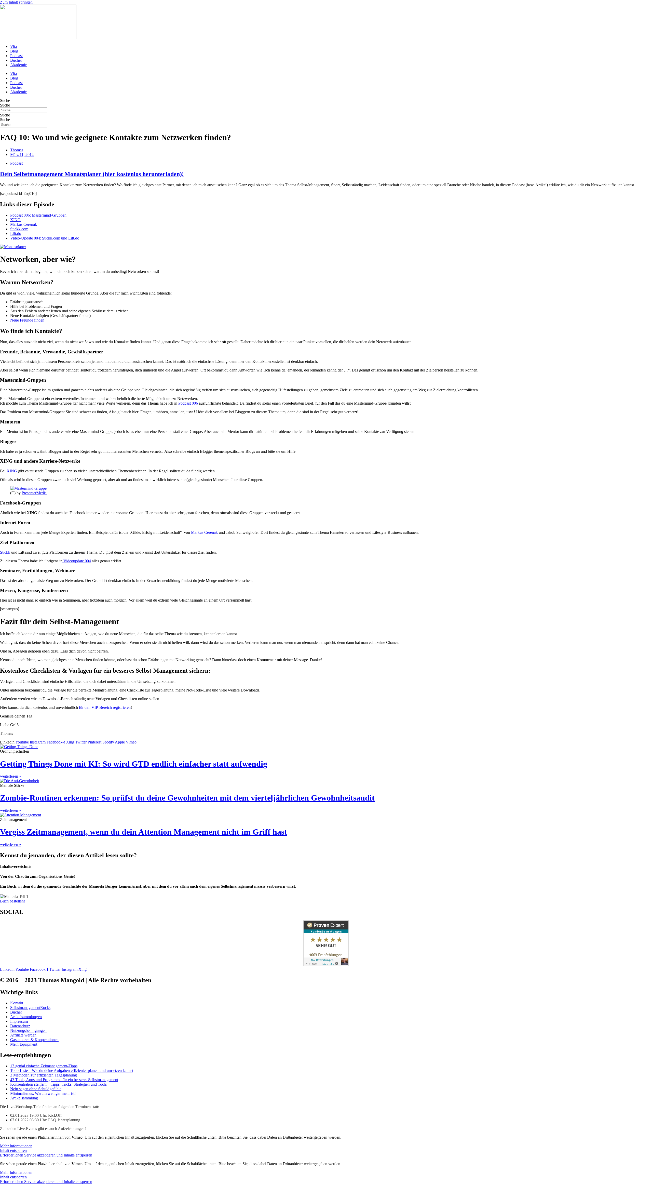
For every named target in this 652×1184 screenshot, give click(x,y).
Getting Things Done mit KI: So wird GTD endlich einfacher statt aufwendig (133, 763)
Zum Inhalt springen (16, 2)
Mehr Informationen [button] (16, 1146)
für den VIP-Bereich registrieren (105, 707)
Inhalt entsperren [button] (13, 1150)
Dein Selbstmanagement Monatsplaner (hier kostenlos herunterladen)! (92, 174)
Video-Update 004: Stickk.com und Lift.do (44, 238)
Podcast (16, 56)
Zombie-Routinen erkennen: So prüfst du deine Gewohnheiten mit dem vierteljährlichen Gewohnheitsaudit (187, 797)
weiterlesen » (10, 776)
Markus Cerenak (23, 224)
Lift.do (15, 233)
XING (15, 220)
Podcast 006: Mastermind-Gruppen (38, 215)
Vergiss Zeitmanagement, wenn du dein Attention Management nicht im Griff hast (143, 831)
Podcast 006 (188, 403)
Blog (14, 51)
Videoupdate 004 (76, 561)
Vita (13, 46)
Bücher (16, 60)
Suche (5, 100)
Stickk (5, 552)
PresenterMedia (34, 493)
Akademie (18, 65)
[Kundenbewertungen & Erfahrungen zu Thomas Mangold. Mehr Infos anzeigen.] (326, 965)
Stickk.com (19, 229)
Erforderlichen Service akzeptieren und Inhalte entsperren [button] (46, 1155)
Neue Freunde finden (27, 320)
